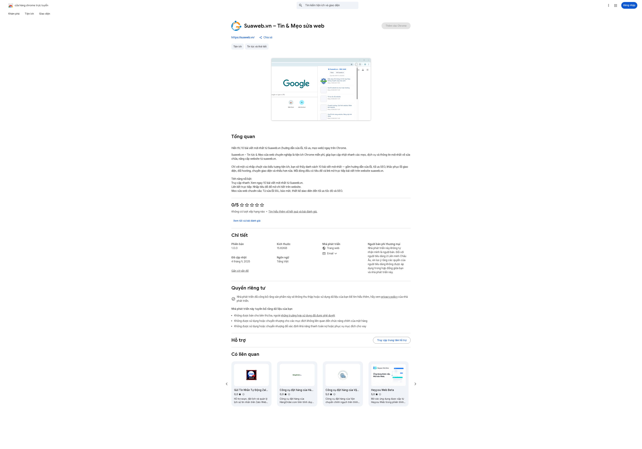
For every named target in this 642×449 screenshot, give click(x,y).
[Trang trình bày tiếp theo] (415, 384)
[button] (615, 5)
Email (330, 253)
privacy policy (389, 297)
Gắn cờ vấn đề (240, 271)
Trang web (333, 248)
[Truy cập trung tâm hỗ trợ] (392, 340)
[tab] (14, 14)
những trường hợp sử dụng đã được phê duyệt (308, 315)
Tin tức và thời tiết (256, 46)
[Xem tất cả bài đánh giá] (246, 221)
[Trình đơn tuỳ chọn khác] (608, 5)
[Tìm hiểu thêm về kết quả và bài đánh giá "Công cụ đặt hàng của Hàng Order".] (289, 394)
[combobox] (331, 5)
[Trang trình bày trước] (226, 384)
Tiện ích (237, 46)
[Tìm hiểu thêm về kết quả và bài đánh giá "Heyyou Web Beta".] (380, 394)
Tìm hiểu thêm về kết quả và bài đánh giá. (293, 211)
